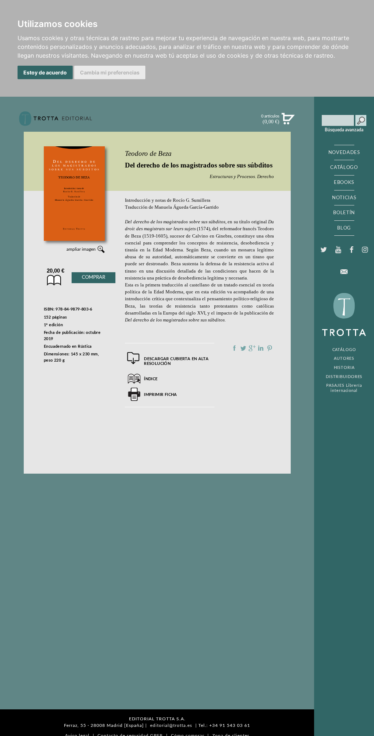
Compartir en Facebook (234, 348)
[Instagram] (365, 250)
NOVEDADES (344, 152)
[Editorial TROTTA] (55, 121)
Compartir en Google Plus (252, 348)
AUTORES (344, 359)
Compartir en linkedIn (260, 348)
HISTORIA (344, 368)
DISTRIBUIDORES (344, 377)
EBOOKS (344, 182)
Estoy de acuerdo (45, 72)
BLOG (344, 228)
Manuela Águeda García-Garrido (186, 207)
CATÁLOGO (344, 167)
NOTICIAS (344, 197)
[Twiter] (323, 250)
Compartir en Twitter (243, 348)
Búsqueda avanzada (344, 130)
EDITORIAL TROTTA (344, 316)
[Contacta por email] (344, 271)
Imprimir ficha (160, 395)
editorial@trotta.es (171, 725)
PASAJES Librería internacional (344, 388)
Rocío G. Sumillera (191, 200)
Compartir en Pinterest (269, 348)
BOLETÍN (344, 212)
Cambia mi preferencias (110, 72)
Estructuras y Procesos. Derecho (242, 176)
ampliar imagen (81, 249)
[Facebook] (351, 250)
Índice (150, 379)
